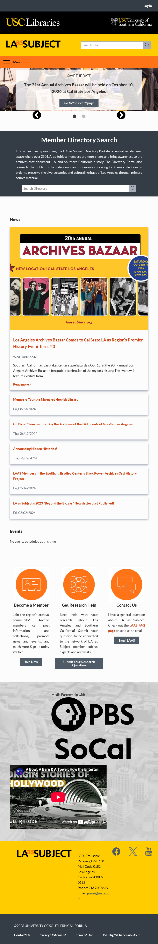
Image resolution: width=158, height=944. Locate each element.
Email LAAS (126, 640)
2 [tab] (83, 116)
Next (121, 115)
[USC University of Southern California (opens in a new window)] (131, 25)
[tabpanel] (79, 89)
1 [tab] (74, 116)
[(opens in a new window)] (116, 854)
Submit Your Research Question (79, 663)
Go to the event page (79, 103)
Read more (21, 384)
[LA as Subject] (33, 46)
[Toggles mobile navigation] (6, 62)
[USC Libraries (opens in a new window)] (33, 25)
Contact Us (22, 935)
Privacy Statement (52, 935)
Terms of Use (83, 935)
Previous (37, 115)
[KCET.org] (92, 758)
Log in (147, 6)
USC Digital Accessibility (119, 935)
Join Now (31, 662)
